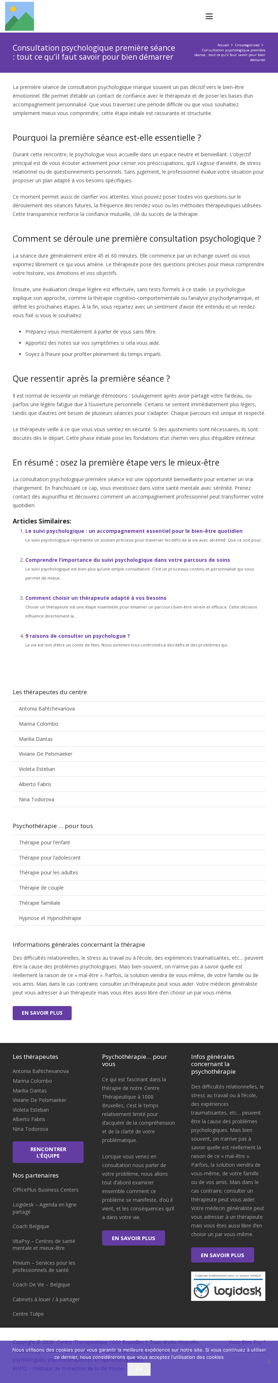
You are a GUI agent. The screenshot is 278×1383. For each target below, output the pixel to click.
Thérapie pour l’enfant (44, 842)
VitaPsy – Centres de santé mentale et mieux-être (44, 1245)
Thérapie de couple (41, 887)
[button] (209, 16)
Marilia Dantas (36, 738)
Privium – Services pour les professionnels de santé (44, 1266)
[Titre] (19, 16)
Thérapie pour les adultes (48, 872)
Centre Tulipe (28, 1313)
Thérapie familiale (39, 902)
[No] (269, 1361)
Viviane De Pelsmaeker (45, 753)
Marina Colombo (38, 723)
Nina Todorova (36, 799)
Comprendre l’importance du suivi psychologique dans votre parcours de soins (127, 559)
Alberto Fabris (35, 784)
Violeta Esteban (37, 768)
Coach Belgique (31, 1226)
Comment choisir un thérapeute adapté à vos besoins (96, 597)
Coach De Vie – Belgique (41, 1284)
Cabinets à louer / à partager (46, 1299)
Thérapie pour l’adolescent (50, 857)
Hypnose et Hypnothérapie (50, 918)
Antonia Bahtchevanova (47, 708)
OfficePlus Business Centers (46, 1189)
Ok (139, 1369)
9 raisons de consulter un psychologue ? (77, 635)
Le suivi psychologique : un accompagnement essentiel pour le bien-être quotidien (134, 530)
